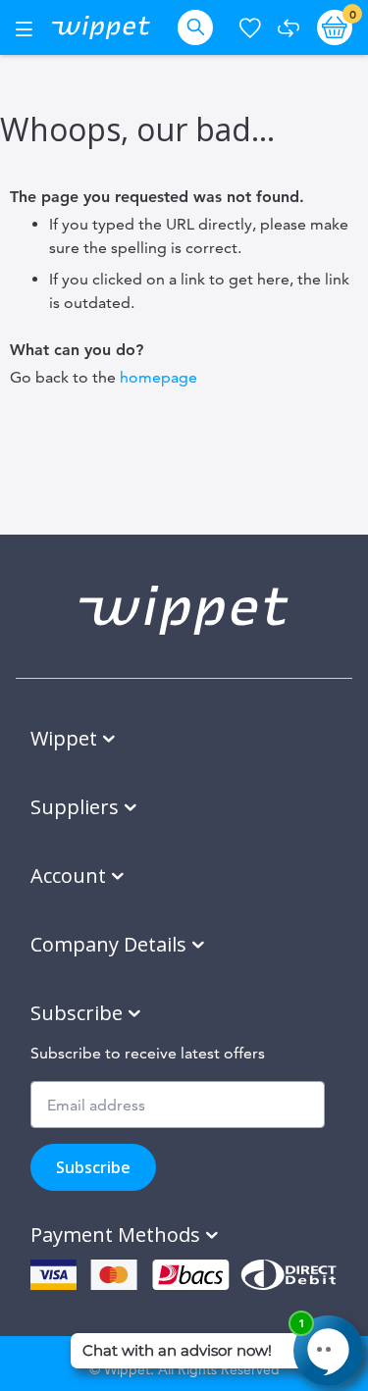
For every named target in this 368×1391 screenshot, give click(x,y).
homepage (158, 377)
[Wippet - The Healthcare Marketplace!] (101, 27)
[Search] (199, 27)
